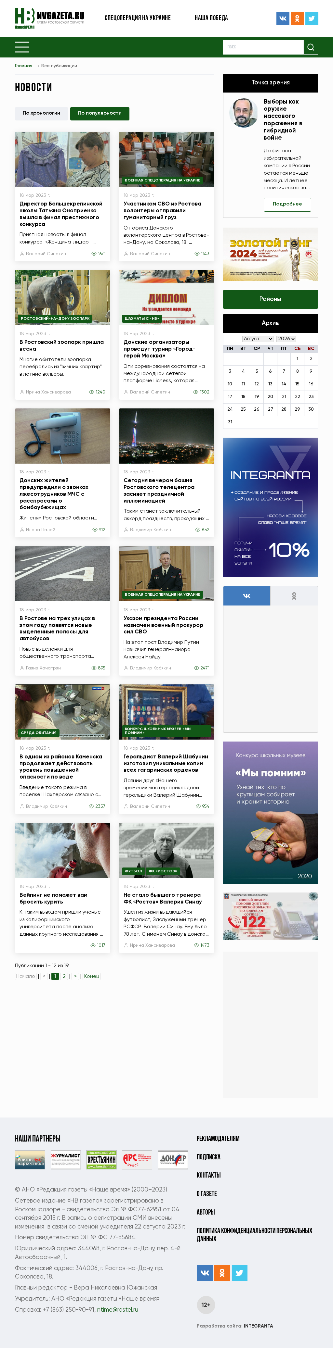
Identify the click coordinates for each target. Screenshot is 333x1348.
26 (257, 409)
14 (284, 384)
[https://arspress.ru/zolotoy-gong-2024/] (270, 254)
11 (243, 384)
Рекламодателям (218, 1139)
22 (297, 396)
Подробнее (287, 204)
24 (230, 409)
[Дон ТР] (173, 1159)
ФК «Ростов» (163, 871)
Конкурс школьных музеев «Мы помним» (158, 731)
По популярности (100, 113)
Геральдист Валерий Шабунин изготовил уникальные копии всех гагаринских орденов (166, 763)
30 (311, 409)
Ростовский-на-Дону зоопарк (55, 319)
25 (243, 409)
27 (270, 409)
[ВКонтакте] (282, 18)
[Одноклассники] (297, 18)
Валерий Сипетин (46, 254)
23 (311, 396)
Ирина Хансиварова (48, 392)
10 (230, 384)
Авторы (206, 1213)
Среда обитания (39, 733)
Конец (91, 976)
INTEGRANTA (235, 1326)
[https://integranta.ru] (270, 507)
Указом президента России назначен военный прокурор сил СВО (163, 625)
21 (284, 396)
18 (243, 396)
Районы (270, 299)
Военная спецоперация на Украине (162, 180)
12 (257, 384)
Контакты (209, 1176)
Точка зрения (270, 83)
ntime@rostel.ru (117, 1310)
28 (283, 409)
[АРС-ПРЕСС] (137, 1159)
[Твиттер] (311, 18)
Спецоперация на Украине (138, 18)
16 (311, 384)
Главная (23, 66)
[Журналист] (66, 1159)
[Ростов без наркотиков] (30, 1159)
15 (297, 384)
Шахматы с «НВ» (142, 319)
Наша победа (211, 18)
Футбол (133, 871)
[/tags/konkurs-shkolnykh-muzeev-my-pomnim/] (270, 812)
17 (230, 396)
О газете (207, 1194)
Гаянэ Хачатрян (43, 668)
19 (257, 396)
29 (297, 409)
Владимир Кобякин (150, 530)
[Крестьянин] (101, 1159)
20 (270, 396)
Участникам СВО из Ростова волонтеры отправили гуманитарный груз (162, 210)
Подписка (208, 1157)
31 (230, 422)
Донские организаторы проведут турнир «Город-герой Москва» (159, 349)
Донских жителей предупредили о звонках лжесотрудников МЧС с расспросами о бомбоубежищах (54, 494)
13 (270, 384)
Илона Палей (40, 530)
